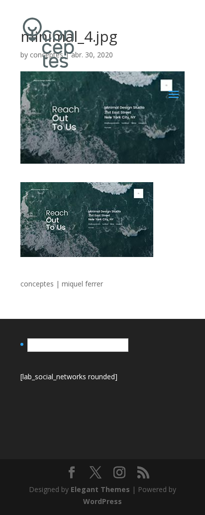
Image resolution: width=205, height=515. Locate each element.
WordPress (102, 501)
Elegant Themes (100, 489)
